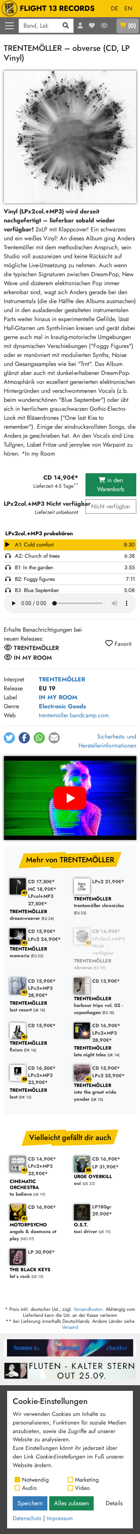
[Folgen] (104, 25)
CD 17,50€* (41, 881)
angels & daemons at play (33, 1232)
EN (128, 8)
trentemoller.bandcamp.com (74, 715)
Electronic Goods (62, 706)
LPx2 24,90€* (44, 939)
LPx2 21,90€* (108, 881)
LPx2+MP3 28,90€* (104, 1036)
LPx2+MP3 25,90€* (40, 1169)
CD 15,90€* (42, 931)
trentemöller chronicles (99, 902)
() (132, 25)
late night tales (92, 1051)
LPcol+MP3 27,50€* (40, 900)
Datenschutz (27, 1518)
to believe (24, 1188)
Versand (70, 1327)
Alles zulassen (71, 1503)
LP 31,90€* (105, 1166)
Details (114, 1503)
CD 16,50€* (42, 1068)
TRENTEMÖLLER (62, 679)
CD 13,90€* (106, 981)
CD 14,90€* (106, 931)
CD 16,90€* (106, 1025)
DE (114, 8)
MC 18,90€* (42, 889)
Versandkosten (88, 1309)
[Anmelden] (80, 25)
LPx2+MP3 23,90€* (40, 1079)
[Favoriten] (92, 25)
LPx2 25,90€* (108, 1075)
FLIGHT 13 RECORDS (57, 8)
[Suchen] (66, 26)
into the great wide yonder (95, 1092)
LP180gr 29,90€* (102, 1210)
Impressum (60, 1518)
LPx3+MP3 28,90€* (40, 992)
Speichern (30, 1503)
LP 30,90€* (41, 1252)
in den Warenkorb (110, 484)
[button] (9, 737)
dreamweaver (28, 915)
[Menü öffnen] (9, 25)
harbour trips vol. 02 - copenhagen (98, 1006)
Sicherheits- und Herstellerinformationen (107, 741)
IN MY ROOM (58, 697)
